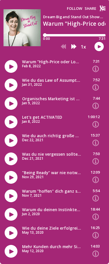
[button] (63, 46)
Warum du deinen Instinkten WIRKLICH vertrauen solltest (51, 209)
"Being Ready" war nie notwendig (51, 172)
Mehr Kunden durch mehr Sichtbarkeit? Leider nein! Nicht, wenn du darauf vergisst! (51, 246)
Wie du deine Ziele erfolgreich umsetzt (51, 228)
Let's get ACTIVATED (42, 117)
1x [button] (83, 46)
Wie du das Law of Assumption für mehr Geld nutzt (51, 80)
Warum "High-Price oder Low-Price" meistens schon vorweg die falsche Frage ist (51, 62)
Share (90, 8)
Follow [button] (74, 8)
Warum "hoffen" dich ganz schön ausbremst (51, 191)
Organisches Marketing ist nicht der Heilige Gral (51, 98)
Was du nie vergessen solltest (51, 154)
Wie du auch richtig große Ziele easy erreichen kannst (51, 135)
